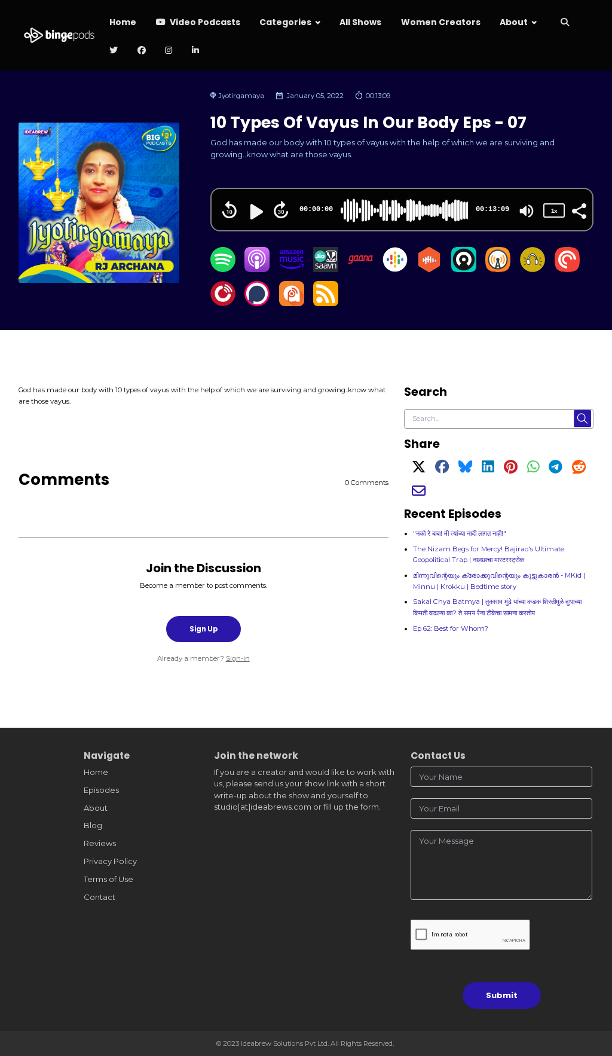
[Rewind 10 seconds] (229, 210)
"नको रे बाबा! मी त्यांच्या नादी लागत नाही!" (459, 533)
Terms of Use (108, 879)
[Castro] (463, 269)
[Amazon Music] (291, 269)
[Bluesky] (465, 469)
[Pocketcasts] (567, 269)
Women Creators (441, 22)
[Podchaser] (257, 303)
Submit (502, 995)
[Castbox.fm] (429, 269)
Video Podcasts (204, 22)
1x (554, 210)
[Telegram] (555, 469)
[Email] (419, 493)
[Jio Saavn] (325, 269)
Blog (93, 825)
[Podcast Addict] (291, 303)
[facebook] (141, 51)
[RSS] (325, 303)
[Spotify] (222, 269)
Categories (285, 22)
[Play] (255, 212)
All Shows (360, 22)
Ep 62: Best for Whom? (450, 628)
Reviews (100, 843)
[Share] (578, 210)
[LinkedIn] (488, 469)
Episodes (101, 790)
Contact (99, 897)
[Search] (564, 23)
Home (122, 22)
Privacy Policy (110, 861)
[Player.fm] (222, 303)
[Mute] (527, 211)
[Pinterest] (511, 469)
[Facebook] (442, 469)
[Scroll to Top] (589, 993)
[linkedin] (195, 51)
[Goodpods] (532, 269)
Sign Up (203, 629)
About (514, 22)
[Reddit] (579, 469)
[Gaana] (360, 269)
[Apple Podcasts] (257, 269)
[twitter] (114, 51)
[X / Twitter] (419, 469)
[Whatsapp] (533, 469)
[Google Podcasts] (395, 269)
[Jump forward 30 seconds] (281, 210)
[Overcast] (497, 269)
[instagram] (168, 51)
